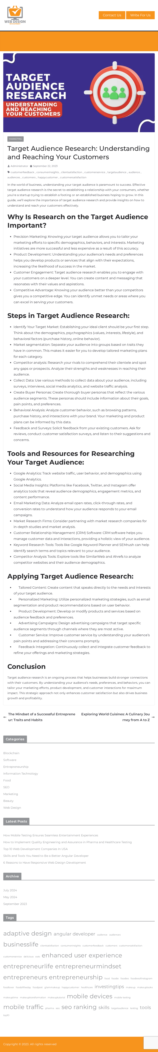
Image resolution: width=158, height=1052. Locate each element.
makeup (130, 987)
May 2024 (10, 897)
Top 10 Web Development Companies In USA (35, 849)
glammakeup (52, 987)
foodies (125, 978)
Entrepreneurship (15, 767)
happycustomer (48, 177)
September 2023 (15, 904)
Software (9, 760)
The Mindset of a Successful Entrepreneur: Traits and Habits (41, 717)
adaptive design (27, 933)
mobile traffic (23, 1006)
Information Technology (20, 773)
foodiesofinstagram (141, 978)
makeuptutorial (56, 997)
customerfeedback (22, 172)
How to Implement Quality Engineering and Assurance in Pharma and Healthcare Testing (67, 842)
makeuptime (10, 997)
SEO (6, 787)
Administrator (19, 166)
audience (134, 172)
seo (58, 1008)
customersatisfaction (73, 177)
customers (29, 177)
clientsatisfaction (71, 172)
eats (37, 956)
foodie (115, 978)
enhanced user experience (82, 955)
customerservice (94, 172)
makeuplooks (145, 987)
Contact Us (112, 15)
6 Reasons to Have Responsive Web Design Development (44, 862)
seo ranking (79, 1006)
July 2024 (10, 890)
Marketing (15, 139)
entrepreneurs (25, 977)
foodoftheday (23, 987)
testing (134, 1008)
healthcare (87, 987)
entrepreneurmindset (88, 966)
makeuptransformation (33, 997)
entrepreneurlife (28, 966)
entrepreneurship (76, 977)
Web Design (12, 808)
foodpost (38, 987)
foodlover (8, 987)
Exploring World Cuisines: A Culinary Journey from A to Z (115, 717)
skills (104, 1007)
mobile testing (122, 997)
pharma (49, 1008)
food (107, 978)
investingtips (109, 986)
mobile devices (89, 996)
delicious (29, 956)
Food (7, 780)
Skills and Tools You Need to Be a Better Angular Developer (46, 856)
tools (145, 1007)
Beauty (8, 801)
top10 (6, 1015)
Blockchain (11, 753)
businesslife (20, 944)
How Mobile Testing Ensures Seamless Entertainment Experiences (50, 835)
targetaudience (116, 172)
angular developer (74, 934)
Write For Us (140, 15)
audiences (13, 177)
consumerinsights (47, 172)
